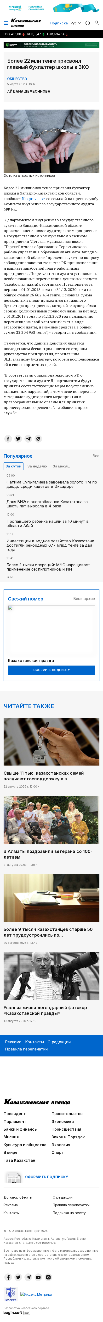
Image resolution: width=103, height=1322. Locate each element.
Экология (61, 1144)
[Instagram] (48, 1277)
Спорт (58, 1152)
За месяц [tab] (61, 466)
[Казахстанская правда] (26, 23)
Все (95, 455)
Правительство (67, 1113)
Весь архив (84, 598)
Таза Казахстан (19, 1160)
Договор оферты (18, 1197)
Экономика (63, 1121)
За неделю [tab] (37, 466)
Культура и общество (25, 1144)
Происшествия (66, 1129)
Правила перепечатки (26, 1049)
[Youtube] (38, 1277)
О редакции (59, 1041)
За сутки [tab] (13, 466)
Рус (74, 23)
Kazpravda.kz (33, 198)
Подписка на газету (69, 1213)
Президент (15, 1113)
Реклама (13, 1041)
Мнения (11, 1136)
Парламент (15, 1121)
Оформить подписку (51, 670)
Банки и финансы (20, 1129)
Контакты (34, 1041)
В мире (10, 1152)
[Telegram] (28, 439)
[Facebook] (8, 439)
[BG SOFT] (26, 1310)
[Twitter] (18, 439)
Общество (17, 79)
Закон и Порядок (68, 1136)
